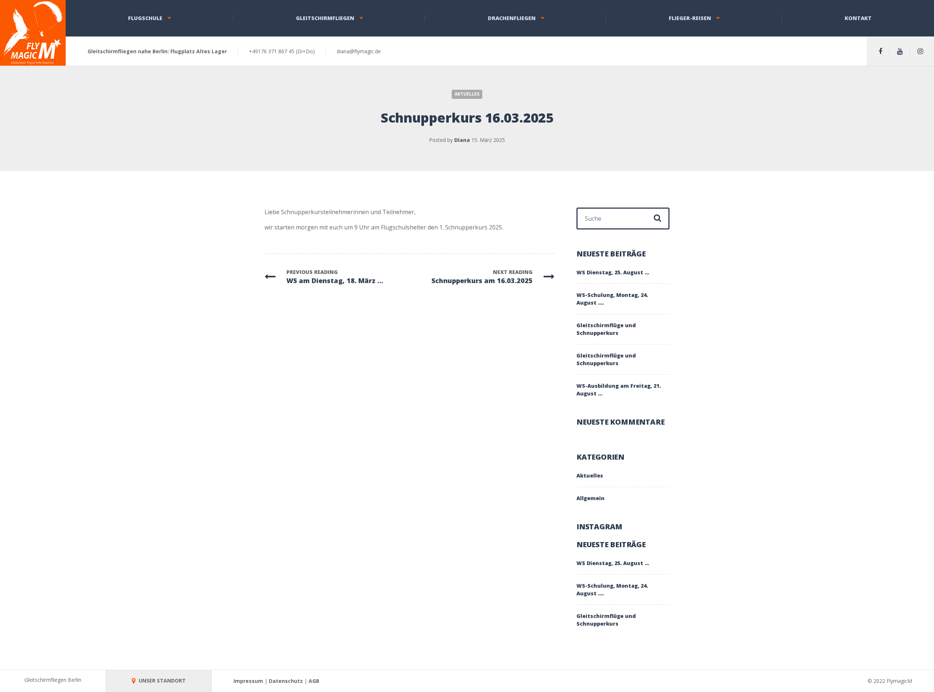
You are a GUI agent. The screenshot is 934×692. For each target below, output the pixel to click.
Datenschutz (286, 680)
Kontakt (858, 18)
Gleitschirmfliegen (325, 18)
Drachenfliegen (512, 18)
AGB (314, 680)
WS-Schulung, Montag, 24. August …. (612, 298)
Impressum (248, 680)
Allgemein (590, 498)
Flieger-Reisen (690, 18)
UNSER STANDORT (161, 680)
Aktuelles (467, 94)
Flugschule (145, 18)
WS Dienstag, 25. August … (612, 272)
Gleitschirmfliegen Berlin (52, 679)
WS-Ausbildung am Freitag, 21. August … (618, 389)
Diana (462, 139)
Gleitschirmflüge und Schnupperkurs (606, 329)
